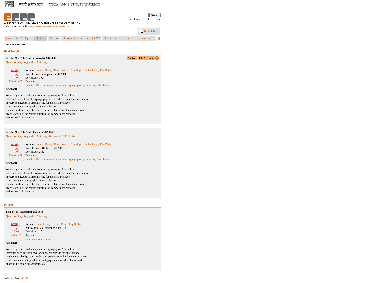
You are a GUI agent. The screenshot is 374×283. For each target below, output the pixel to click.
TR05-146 (15, 233)
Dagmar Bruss (43, 70)
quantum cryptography (68, 85)
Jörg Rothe (106, 70)
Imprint (24, 277)
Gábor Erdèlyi (61, 70)
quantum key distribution (96, 85)
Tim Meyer (76, 70)
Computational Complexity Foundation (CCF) (49, 26)
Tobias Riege (91, 70)
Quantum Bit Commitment (40, 85)
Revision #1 (15, 153)
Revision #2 (15, 79)
